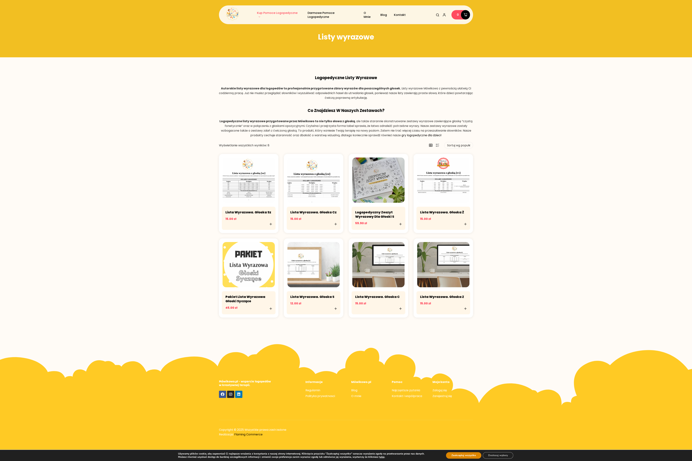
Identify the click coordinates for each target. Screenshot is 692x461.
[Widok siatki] (430, 145)
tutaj (382, 457)
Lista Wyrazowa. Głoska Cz (313, 212)
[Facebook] (222, 394)
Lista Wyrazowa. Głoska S (312, 296)
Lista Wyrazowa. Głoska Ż (442, 212)
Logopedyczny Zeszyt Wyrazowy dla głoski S (374, 214)
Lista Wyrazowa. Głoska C (377, 296)
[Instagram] (230, 394)
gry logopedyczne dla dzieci (421, 135)
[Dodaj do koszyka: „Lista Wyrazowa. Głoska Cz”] (335, 224)
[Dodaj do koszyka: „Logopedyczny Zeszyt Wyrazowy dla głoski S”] (400, 224)
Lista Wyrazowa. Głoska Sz (248, 212)
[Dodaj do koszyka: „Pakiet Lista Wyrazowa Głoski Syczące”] (270, 308)
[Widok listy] (437, 145)
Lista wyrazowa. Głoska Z (442, 296)
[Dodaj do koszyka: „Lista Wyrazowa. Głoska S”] (335, 308)
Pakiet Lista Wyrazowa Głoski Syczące (245, 298)
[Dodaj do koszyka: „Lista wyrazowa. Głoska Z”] (465, 308)
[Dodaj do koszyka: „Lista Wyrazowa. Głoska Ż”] (465, 224)
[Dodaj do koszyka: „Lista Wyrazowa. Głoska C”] (400, 308)
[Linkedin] (238, 394)
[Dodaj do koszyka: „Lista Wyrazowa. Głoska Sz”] (270, 224)
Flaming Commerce (248, 434)
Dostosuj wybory (498, 455)
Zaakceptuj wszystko (463, 455)
